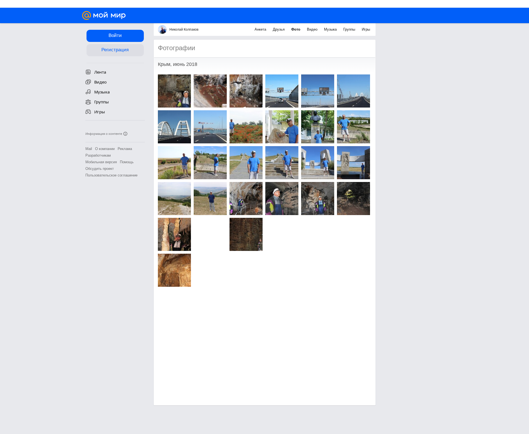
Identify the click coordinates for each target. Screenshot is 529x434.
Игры (366, 29)
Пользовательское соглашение (111, 175)
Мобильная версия (101, 162)
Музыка (331, 29)
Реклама (125, 149)
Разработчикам (98, 155)
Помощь (127, 162)
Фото (296, 29)
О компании (105, 149)
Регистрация (115, 49)
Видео (313, 29)
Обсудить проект (99, 169)
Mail (88, 149)
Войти (115, 35)
